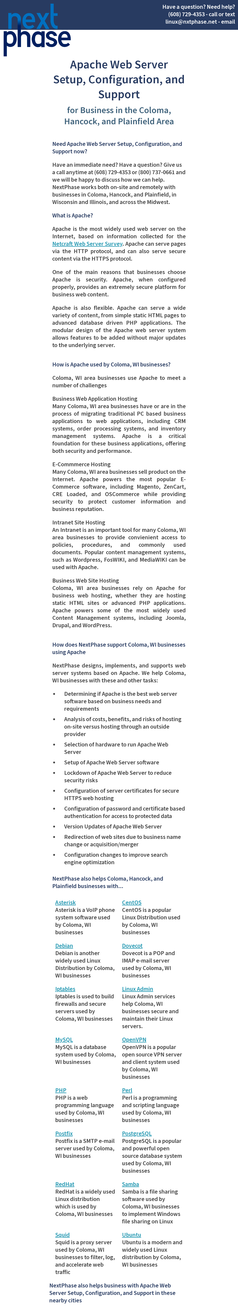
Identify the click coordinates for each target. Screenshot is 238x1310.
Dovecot (132, 945)
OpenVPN (134, 1039)
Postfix (64, 1133)
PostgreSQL (137, 1133)
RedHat (64, 1184)
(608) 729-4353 (186, 14)
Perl (127, 1090)
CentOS (131, 902)
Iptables (65, 989)
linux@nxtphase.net (191, 21)
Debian (64, 945)
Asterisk (65, 902)
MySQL (64, 1039)
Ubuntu (131, 1234)
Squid (62, 1234)
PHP (60, 1090)
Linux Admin (137, 989)
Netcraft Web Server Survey (87, 243)
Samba (130, 1184)
